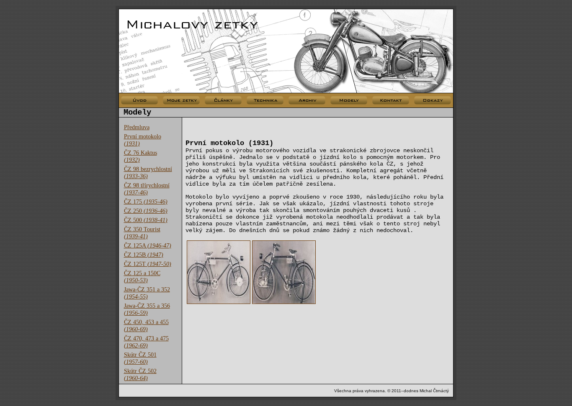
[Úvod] (139, 100)
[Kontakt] (391, 100)
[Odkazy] (432, 100)
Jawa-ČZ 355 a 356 (147, 309)
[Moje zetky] (181, 100)
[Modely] (349, 100)
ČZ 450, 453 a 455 (146, 325)
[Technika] (265, 100)
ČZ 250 (145, 210)
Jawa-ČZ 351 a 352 (147, 293)
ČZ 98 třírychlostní (147, 189)
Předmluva (136, 127)
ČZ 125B (143, 254)
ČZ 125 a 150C (142, 276)
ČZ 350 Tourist (142, 233)
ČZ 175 (145, 201)
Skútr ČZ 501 (140, 358)
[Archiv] (307, 100)
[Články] (223, 100)
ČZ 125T (147, 263)
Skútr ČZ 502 (140, 374)
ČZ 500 (145, 220)
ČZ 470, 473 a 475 (146, 342)
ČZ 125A (147, 245)
